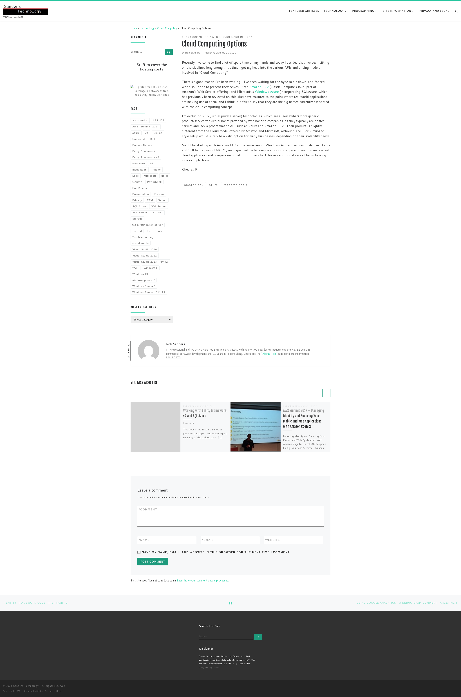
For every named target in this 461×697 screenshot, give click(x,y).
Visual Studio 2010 (144, 249)
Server (162, 200)
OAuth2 (137, 181)
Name (144, 539)
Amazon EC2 (259, 86)
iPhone (156, 169)
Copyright (138, 139)
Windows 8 (151, 267)
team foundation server (147, 224)
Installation (139, 169)
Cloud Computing (167, 28)
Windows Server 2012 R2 (148, 292)
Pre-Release (140, 188)
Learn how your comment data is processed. (203, 580)
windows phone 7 (143, 280)
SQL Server (158, 206)
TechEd (137, 231)
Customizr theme (53, 691)
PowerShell (154, 181)
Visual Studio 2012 (144, 255)
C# (146, 132)
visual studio (140, 243)
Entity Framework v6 (145, 157)
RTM (150, 200)
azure (136, 132)
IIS (152, 163)
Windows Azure (267, 91)
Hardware (138, 163)
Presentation (140, 194)
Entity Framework (143, 151)
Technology (147, 28)
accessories (140, 120)
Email (208, 539)
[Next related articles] (326, 393)
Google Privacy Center (209, 667)
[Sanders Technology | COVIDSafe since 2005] (25, 9)
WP (19, 691)
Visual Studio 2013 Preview (150, 261)
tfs (148, 231)
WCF (135, 267)
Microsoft (150, 175)
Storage (137, 218)
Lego (135, 175)
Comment (148, 509)
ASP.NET (158, 120)
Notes (165, 175)
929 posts (173, 357)
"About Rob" (269, 354)
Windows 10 (140, 274)
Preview (159, 194)
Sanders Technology (26, 685)
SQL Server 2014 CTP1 (147, 212)
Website (272, 539)
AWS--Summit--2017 (145, 126)
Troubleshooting (142, 237)
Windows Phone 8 (144, 286)
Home (134, 28)
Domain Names (142, 145)
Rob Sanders (192, 53)
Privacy (137, 200)
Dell (152, 139)
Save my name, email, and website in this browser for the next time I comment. (216, 552)
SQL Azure (139, 206)
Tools (158, 231)
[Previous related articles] (318, 393)
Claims (157, 132)
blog (235, 663)
